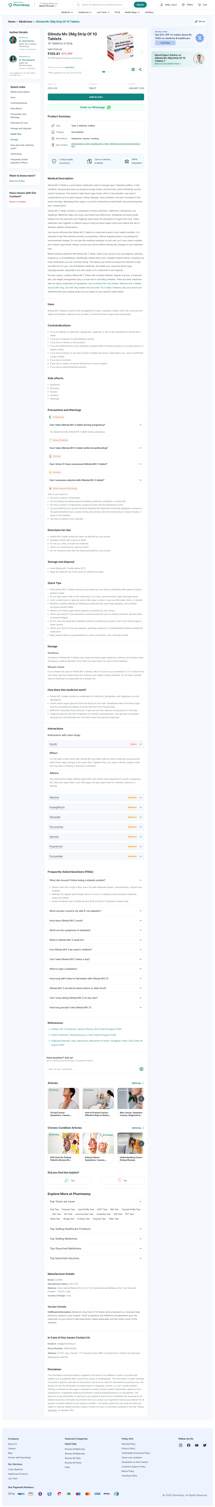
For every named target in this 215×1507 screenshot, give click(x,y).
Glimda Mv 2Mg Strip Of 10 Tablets (58, 21)
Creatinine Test (103, 1214)
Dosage (14, 139)
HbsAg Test (68, 1219)
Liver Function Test (84, 1214)
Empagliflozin (57, 807)
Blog (10, 1453)
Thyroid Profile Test (131, 1209)
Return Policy (128, 1471)
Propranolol (56, 846)
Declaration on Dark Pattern (135, 1462)
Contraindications (19, 103)
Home (12, 21)
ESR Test (118, 1214)
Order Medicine (15, 1469)
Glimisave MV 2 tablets (130, 283)
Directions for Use (19, 123)
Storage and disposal (21, 128)
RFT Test (129, 1214)
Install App (165, 43)
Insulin (53, 744)
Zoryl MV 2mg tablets (75, 287)
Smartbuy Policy (129, 1475)
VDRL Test (114, 1219)
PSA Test (54, 1209)
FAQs (67, 1467)
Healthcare (83, 12)
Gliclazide (55, 817)
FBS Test (114, 1209)
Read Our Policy (17, 181)
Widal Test (55, 1219)
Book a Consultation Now (167, 63)
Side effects (16, 108)
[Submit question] (141, 1069)
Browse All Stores (73, 1462)
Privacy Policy (128, 1448)
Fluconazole (56, 826)
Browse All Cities (73, 1458)
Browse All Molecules (75, 1453)
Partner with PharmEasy (19, 1457)
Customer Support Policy (134, 1466)
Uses (13, 97)
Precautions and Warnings (18, 115)
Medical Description (20, 92)
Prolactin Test (68, 1209)
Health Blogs (131, 12)
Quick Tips (16, 134)
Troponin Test (99, 1219)
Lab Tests (102, 12)
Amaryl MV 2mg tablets (107, 283)
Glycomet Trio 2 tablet (100, 287)
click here (52, 1410)
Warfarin (54, 797)
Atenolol (54, 836)
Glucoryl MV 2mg (56, 287)
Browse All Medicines (75, 1449)
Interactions (16, 154)
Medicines (25, 21)
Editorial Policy (129, 1444)
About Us (12, 1444)
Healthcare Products (18, 1474)
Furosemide (56, 856)
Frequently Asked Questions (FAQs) (19, 161)
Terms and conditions (132, 1457)
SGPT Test (102, 1209)
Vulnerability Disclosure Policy (136, 1453)
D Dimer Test (83, 1219)
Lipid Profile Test (86, 1209)
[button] (110, 4)
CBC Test (56, 1214)
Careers (12, 1448)
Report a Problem (17, 201)
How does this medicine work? (22, 147)
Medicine (65, 12)
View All (137, 1083)
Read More (69, 67)
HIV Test (68, 1214)
